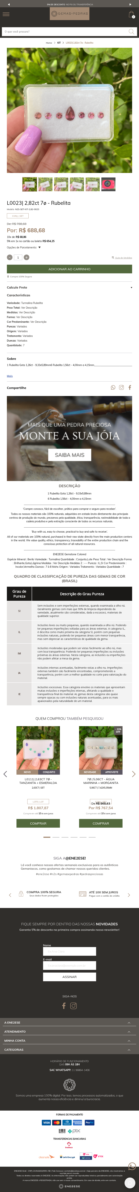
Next (130, 4)
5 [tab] (83, 837)
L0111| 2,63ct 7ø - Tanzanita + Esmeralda (38, 781)
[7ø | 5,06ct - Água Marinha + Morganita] (101, 748)
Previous (9, 4)
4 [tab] (74, 837)
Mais (10, 376)
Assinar (69, 977)
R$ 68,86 (21, 237)
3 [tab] (65, 837)
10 (9, 237)
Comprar (69, 269)
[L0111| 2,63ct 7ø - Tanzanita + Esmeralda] (38, 748)
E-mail (47, 959)
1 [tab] (46, 837)
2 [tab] (55, 837)
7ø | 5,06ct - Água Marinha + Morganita (100, 781)
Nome (47, 945)
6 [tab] (92, 837)
